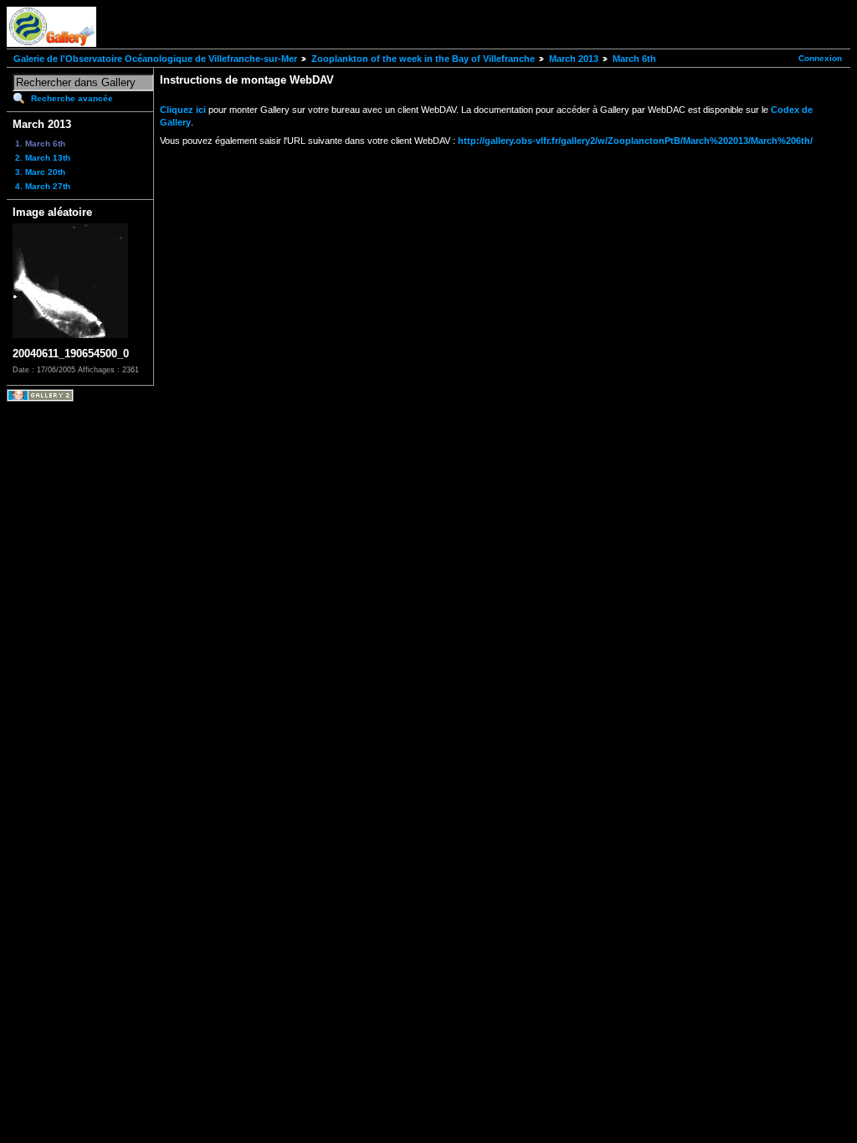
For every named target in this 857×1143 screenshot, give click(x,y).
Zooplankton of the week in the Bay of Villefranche (423, 59)
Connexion (820, 58)
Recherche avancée (72, 98)
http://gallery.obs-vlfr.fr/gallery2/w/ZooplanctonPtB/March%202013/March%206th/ (635, 141)
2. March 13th (42, 157)
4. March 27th (42, 186)
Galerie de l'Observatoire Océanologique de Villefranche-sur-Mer (155, 59)
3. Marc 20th (40, 172)
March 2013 (573, 59)
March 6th (634, 59)
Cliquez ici (183, 110)
